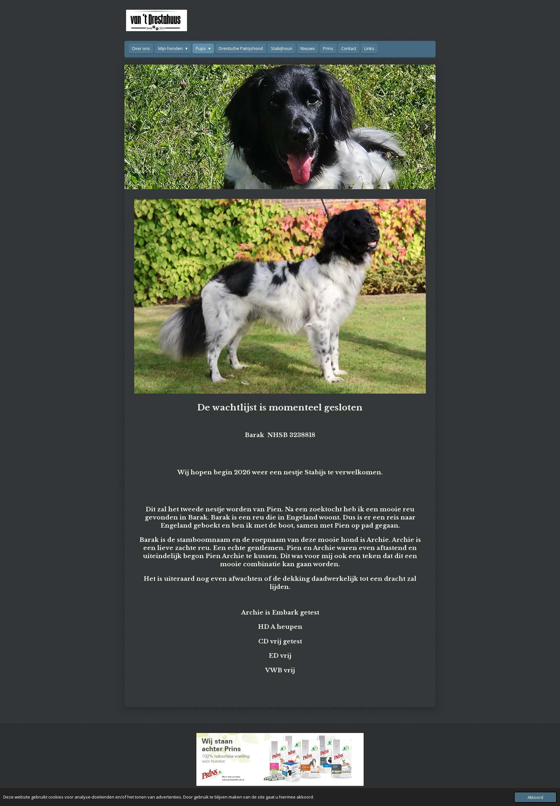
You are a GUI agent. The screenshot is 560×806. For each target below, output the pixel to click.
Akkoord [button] (535, 797)
